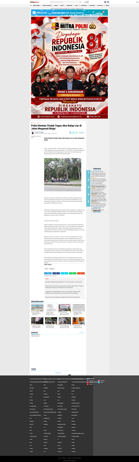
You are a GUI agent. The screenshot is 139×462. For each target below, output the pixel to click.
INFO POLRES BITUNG (48, 409)
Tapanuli (46, 448)
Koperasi (60, 415)
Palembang (60, 427)
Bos (44, 391)
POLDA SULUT (60, 430)
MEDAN (73, 421)
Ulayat (31, 451)
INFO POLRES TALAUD (62, 409)
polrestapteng (75, 436)
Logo (73, 418)
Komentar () (81, 132)
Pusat (73, 439)
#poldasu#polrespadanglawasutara (37, 382)
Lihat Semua (57, 372)
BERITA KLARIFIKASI (47, 5)
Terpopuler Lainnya (97, 207)
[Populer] (108, 2)
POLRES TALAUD (33, 436)
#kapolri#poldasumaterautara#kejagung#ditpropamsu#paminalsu (65, 379)
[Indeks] (105, 2)
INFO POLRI (100, 5)
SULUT (59, 445)
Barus (56, 5)
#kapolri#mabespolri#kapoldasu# (51, 379)
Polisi (31, 433)
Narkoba (46, 424)
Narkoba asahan (62, 424)
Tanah (31, 448)
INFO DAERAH (84, 5)
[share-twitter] (73, 133)
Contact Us (64, 458)
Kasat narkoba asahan (35, 415)
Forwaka (74, 397)
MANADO (31, 421)
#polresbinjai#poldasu (49, 382)
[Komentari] (81, 273)
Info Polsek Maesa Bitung (50, 412)
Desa (31, 397)
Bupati (62, 5)
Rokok (73, 442)
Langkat (60, 418)
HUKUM (45, 403)
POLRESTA (46, 436)
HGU (58, 400)
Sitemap (79, 458)
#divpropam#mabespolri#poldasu (37, 379)
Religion (60, 442)
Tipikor (73, 448)
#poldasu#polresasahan (77, 379)
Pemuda (73, 427)
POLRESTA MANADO (62, 436)
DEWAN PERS (69, 5)
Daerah (45, 394)
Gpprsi (31, 400)
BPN (58, 391)
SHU (30, 445)
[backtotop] (69, 375)
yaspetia (60, 451)
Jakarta (59, 412)
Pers (31, 430)
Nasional (39, 122)
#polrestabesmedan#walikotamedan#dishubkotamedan (78, 382)
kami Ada (74, 458)
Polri (31, 439)
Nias (31, 427)
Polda (45, 430)
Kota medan (74, 415)
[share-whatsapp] (76, 133)
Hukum (34, 122)
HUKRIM (73, 400)
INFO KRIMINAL (33, 406)
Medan (59, 421)
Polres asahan (47, 433)
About (59, 458)
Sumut (73, 445)
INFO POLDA (92, 5)
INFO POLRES (32, 409)
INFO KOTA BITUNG (75, 403)
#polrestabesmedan (62, 382)
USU (44, 451)
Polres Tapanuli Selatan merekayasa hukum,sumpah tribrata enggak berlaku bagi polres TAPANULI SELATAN (98, 174)
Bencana (46, 388)
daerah (31, 394)
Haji (45, 400)
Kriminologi (46, 418)
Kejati (45, 415)
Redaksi (45, 442)
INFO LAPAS (46, 406)
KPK (30, 418)
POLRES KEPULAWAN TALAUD (78, 433)
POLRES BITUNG (61, 433)
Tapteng (60, 448)
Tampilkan (82, 332)
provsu (45, 439)
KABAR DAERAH (109, 5)
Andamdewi (60, 385)
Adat (45, 385)
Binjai (31, 391)
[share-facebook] (70, 133)
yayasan (73, 451)
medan (45, 421)
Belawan (32, 388)
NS (44, 427)
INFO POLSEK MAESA (34, 412)
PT (58, 439)
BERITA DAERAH (36, 5)
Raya (31, 442)
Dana (76, 5)
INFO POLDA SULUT (76, 406)
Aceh (31, 385)
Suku (45, 445)
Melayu (31, 424)
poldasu (74, 430)
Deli (72, 394)
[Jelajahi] (137, 2)
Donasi (59, 397)
